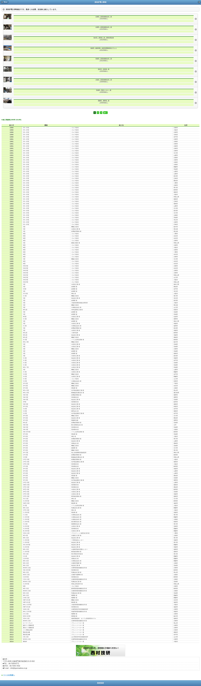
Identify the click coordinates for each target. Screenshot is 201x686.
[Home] (199, 2)
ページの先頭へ (9, 675)
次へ (105, 112)
